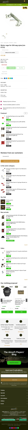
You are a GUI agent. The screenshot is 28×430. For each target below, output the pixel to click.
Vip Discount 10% (9, 205)
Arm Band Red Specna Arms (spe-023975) (15, 116)
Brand (2, 84)
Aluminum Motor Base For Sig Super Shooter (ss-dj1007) (16, 183)
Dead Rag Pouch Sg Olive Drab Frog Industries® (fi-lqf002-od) (16, 128)
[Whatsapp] (18, 428)
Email (8, 78)
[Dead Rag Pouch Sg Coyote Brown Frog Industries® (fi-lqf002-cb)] (3, 136)
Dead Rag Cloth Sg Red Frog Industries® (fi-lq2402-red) (15, 142)
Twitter (6, 78)
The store (7, 331)
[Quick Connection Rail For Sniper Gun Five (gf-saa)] (3, 265)
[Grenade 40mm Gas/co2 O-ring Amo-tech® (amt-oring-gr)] (3, 253)
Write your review (5, 49)
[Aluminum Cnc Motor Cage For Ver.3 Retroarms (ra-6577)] (3, 170)
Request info (4, 71)
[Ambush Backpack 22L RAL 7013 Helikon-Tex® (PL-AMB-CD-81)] (3, 217)
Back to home (24, 42)
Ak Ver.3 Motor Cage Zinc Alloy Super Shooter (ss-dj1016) (16, 176)
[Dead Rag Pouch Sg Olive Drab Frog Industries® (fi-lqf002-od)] (3, 129)
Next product (26, 42)
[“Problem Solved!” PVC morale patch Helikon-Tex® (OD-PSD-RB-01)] (3, 230)
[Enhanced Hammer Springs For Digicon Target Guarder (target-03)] (3, 272)
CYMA (5, 60)
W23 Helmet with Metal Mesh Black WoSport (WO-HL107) (6, 302)
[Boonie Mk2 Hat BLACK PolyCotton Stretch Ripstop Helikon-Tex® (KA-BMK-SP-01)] (3, 237)
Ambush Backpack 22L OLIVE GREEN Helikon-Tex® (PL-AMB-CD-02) (15, 223)
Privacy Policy (14, 385)
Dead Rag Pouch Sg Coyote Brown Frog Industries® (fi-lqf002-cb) (14, 135)
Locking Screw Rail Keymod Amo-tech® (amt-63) (16, 258)
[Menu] (1, 2)
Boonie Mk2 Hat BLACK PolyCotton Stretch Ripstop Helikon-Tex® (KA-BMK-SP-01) (16, 236)
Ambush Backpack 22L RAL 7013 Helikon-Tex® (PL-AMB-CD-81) (16, 216)
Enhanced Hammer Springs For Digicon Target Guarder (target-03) (16, 271)
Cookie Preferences (22, 424)
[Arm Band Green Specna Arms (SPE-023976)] (3, 123)
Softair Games (10, 424)
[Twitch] (16, 428)
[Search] (18, 1)
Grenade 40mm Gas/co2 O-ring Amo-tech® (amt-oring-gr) (16, 252)
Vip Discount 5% (9, 200)
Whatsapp (10, 78)
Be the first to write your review (10, 161)
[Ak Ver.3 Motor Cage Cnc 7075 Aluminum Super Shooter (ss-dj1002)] (3, 191)
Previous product (23, 42)
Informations (21, 331)
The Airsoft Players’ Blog (14, 353)
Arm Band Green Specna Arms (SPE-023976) (15, 121)
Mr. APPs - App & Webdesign (15, 425)
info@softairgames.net (14, 414)
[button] (25, 113)
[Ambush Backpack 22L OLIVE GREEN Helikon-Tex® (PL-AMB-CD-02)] (3, 224)
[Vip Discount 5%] (3, 202)
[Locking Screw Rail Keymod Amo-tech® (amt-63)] (3, 259)
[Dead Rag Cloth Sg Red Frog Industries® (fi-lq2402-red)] (3, 142)
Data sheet (3, 82)
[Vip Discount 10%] (3, 207)
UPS (21, 344)
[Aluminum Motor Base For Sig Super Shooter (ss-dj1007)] (3, 184)
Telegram (12, 78)
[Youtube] (14, 428)
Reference (3, 86)
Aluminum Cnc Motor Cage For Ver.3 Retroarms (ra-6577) (16, 169)
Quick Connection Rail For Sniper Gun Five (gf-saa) (16, 264)
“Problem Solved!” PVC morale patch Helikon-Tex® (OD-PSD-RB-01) (16, 229)
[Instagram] (12, 428)
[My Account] (26, 2)
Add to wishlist (4, 73)
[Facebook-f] (10, 428)
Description (4, 90)
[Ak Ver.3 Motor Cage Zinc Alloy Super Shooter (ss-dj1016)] (3, 177)
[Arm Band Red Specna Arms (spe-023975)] (3, 118)
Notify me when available (10, 52)
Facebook (4, 78)
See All (25, 244)
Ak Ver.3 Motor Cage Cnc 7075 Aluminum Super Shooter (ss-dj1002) (16, 190)
